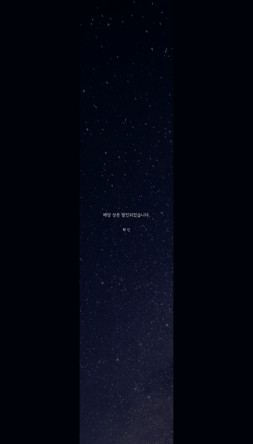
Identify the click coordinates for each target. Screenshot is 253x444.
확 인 (126, 230)
